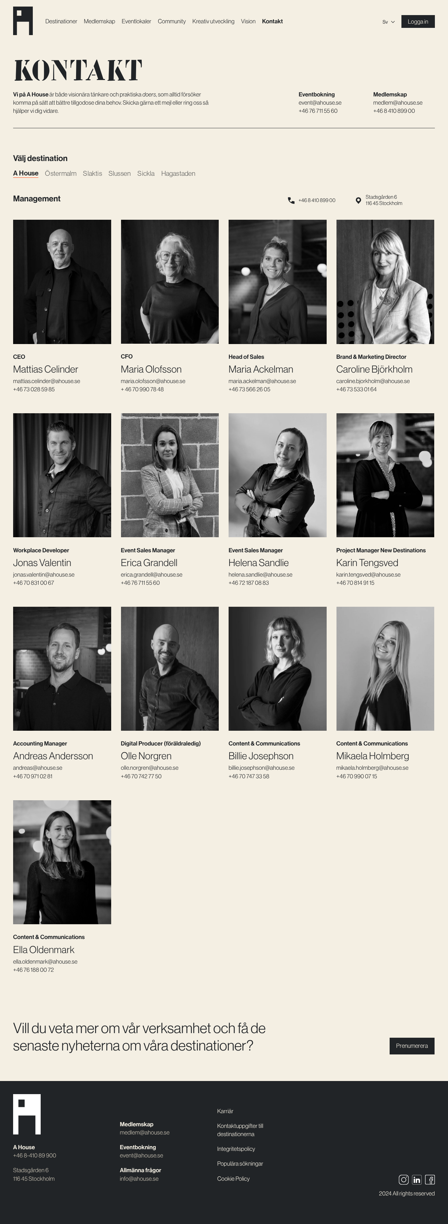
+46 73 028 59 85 (34, 389)
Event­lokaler (136, 21)
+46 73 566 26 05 (249, 389)
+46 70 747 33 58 (249, 776)
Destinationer (61, 21)
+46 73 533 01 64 (356, 389)
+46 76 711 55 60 (318, 111)
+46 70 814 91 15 (355, 583)
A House (25, 173)
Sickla (145, 173)
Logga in (418, 21)
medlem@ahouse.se (397, 102)
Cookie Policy (233, 1178)
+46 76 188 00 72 (33, 970)
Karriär (225, 1111)
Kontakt (272, 21)
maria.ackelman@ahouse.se (262, 381)
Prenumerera (412, 1046)
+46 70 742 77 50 (141, 776)
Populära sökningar (240, 1163)
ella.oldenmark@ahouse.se (45, 961)
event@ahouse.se (320, 102)
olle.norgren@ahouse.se (150, 768)
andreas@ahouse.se (37, 768)
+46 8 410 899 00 (394, 111)
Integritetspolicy (236, 1149)
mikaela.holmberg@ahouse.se (372, 768)
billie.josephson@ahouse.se (262, 768)
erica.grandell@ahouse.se (152, 574)
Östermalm (60, 173)
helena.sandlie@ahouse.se (261, 574)
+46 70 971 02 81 (32, 776)
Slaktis (92, 173)
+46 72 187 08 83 (249, 583)
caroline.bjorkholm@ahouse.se (373, 381)
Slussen (120, 173)
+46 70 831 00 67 (33, 583)
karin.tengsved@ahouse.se (368, 574)
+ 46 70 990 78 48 (142, 389)
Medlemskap (99, 21)
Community (172, 21)
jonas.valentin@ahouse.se (43, 574)
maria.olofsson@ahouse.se (153, 381)
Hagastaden (178, 173)
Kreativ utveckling (213, 21)
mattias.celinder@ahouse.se (46, 381)
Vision (248, 21)
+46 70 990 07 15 (356, 776)
